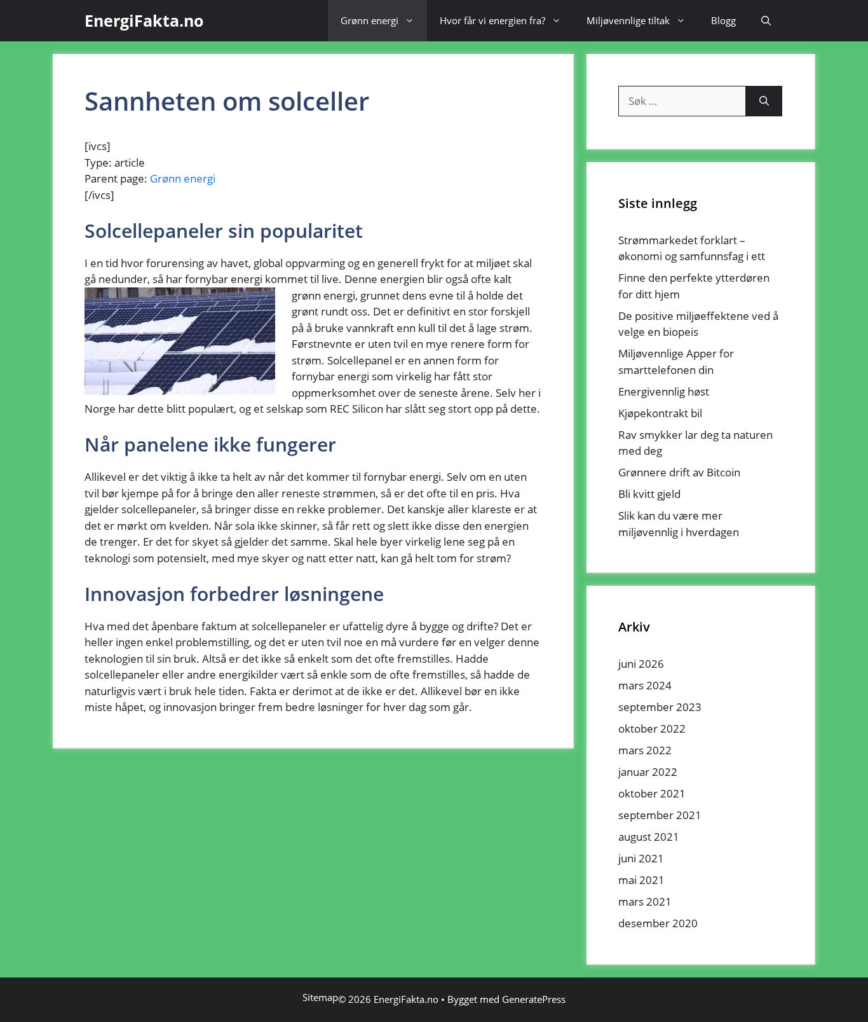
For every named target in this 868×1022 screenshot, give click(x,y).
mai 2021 (641, 880)
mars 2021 (645, 901)
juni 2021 (641, 858)
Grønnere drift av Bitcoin (679, 472)
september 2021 (660, 815)
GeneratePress (534, 999)
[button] (766, 20)
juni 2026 (641, 663)
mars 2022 (645, 750)
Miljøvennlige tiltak (628, 20)
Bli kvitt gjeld (649, 494)
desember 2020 (658, 923)
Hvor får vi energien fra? (492, 20)
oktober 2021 (652, 793)
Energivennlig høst (663, 391)
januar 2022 (647, 771)
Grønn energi (369, 20)
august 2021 (648, 836)
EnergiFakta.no (144, 20)
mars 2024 (645, 685)
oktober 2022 (652, 728)
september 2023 (660, 707)
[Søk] (764, 101)
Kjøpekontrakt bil (660, 413)
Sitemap (320, 997)
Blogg (723, 20)
